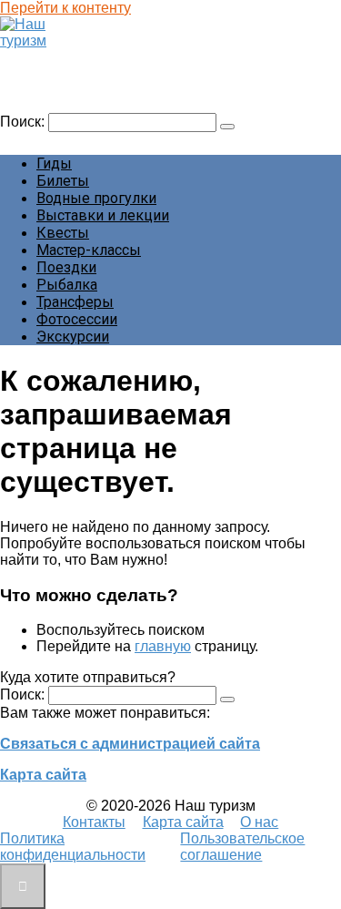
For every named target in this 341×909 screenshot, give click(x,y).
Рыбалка (66, 284)
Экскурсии (72, 336)
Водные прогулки (96, 198)
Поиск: (24, 121)
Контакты (94, 822)
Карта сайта (43, 774)
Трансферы (75, 302)
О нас (259, 822)
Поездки (66, 267)
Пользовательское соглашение (242, 847)
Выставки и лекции (102, 215)
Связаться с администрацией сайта (130, 743)
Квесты (62, 232)
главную (163, 646)
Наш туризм (48, 57)
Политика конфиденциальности (72, 847)
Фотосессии (76, 319)
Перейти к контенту (65, 7)
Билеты (62, 180)
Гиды (54, 163)
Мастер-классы (88, 250)
